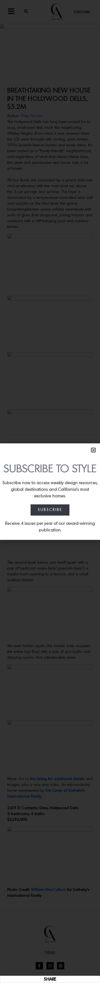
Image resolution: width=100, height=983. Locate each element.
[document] (50, 491)
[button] (93, 450)
